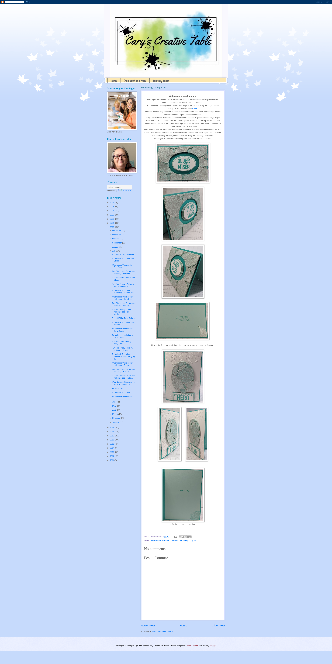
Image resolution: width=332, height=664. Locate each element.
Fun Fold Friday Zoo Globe (123, 254)
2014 (112, 448)
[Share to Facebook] (187, 536)
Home (114, 81)
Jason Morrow (192, 646)
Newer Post (148, 625)
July (114, 251)
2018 (112, 432)
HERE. (195, 108)
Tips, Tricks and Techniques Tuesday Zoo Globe (123, 272)
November (117, 235)
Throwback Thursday (121, 393)
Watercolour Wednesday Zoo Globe (122, 266)
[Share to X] (185, 536)
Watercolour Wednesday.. (122, 397)
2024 (112, 211)
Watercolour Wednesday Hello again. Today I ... (123, 364)
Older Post (218, 625)
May (114, 406)
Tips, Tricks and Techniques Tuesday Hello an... (123, 370)
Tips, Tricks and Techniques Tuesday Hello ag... (123, 304)
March (115, 414)
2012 (112, 456)
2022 (112, 219)
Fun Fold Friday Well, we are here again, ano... (123, 285)
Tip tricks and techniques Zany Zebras (122, 336)
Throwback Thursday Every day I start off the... (123, 291)
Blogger (213, 646)
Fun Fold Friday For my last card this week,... (122, 349)
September (117, 243)
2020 (112, 227)
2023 (112, 215)
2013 (112, 452)
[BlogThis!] (183, 536)
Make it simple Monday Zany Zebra (122, 342)
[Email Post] (175, 537)
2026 (112, 203)
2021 (112, 223)
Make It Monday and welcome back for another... (121, 311)
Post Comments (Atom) (162, 631)
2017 (112, 436)
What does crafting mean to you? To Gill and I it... (123, 383)
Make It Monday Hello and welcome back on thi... (123, 377)
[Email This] (180, 536)
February (116, 418)
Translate (127, 190)
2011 (112, 460)
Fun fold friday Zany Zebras (123, 318)
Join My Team (161, 81)
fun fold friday (117, 388)
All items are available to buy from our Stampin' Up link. (174, 540)
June (114, 402)
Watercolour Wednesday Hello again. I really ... (123, 298)
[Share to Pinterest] (190, 536)
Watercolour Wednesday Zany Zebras (122, 330)
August (115, 247)
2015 (112, 444)
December (117, 230)
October (116, 239)
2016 (112, 440)
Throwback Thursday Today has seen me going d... (123, 356)
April (114, 410)
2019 (112, 427)
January (116, 422)
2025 (112, 207)
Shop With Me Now (135, 81)
